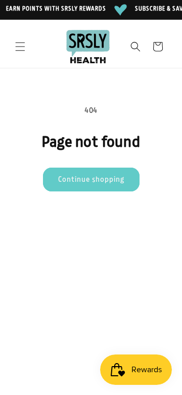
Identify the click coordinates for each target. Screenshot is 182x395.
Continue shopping (91, 179)
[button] (20, 46)
